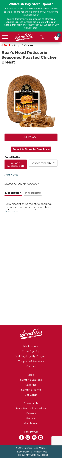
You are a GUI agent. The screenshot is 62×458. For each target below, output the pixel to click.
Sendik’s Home (31, 389)
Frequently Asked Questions (33, 455)
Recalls (31, 418)
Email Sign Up (31, 351)
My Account (31, 346)
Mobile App (31, 423)
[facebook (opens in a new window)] (21, 438)
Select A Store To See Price (31, 149)
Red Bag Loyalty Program (31, 356)
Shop (16, 45)
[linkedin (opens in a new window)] (40, 438)
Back (7, 45)
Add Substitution (15, 164)
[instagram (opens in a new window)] (27, 438)
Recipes (31, 366)
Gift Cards (31, 394)
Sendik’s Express (31, 379)
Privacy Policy (22, 451)
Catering (31, 384)
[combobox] (42, 163)
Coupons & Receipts (31, 361)
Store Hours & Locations (30, 408)
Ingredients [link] (33, 192)
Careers (31, 413)
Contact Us (31, 403)
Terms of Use (40, 451)
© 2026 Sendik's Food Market (31, 448)
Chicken (29, 45)
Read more (12, 211)
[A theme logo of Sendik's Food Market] (24, 36)
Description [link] (13, 192)
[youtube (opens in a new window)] (34, 438)
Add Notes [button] (11, 174)
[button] (31, 137)
